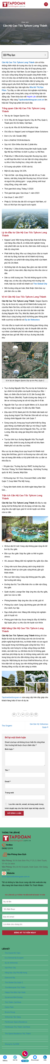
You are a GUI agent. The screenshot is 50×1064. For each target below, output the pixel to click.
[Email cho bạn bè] (27, 715)
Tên (7, 770)
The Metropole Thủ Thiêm (15, 987)
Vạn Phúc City (10, 968)
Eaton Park (9, 1007)
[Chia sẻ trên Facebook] (18, 715)
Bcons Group (10, 1012)
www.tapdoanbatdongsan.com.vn (15, 876)
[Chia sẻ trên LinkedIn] (36, 715)
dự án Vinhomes (11, 963)
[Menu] (46, 4)
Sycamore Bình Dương (13, 997)
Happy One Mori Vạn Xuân (15, 992)
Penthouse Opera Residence (16, 1022)
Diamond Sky (10, 978)
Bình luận (9, 749)
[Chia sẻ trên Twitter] (23, 715)
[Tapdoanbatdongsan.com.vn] (14, 4)
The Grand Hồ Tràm (12, 953)
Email (8, 782)
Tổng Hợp (25, 22)
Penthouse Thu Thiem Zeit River (17, 1027)
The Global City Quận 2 (14, 982)
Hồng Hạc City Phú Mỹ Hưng (16, 973)
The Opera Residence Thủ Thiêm (18, 1034)
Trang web (9, 793)
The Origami (7, 726)
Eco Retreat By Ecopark (14, 958)
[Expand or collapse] (45, 55)
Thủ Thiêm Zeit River (13, 1002)
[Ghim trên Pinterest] (32, 715)
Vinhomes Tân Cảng (13, 1017)
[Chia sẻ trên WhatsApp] (14, 715)
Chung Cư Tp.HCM (12, 1044)
